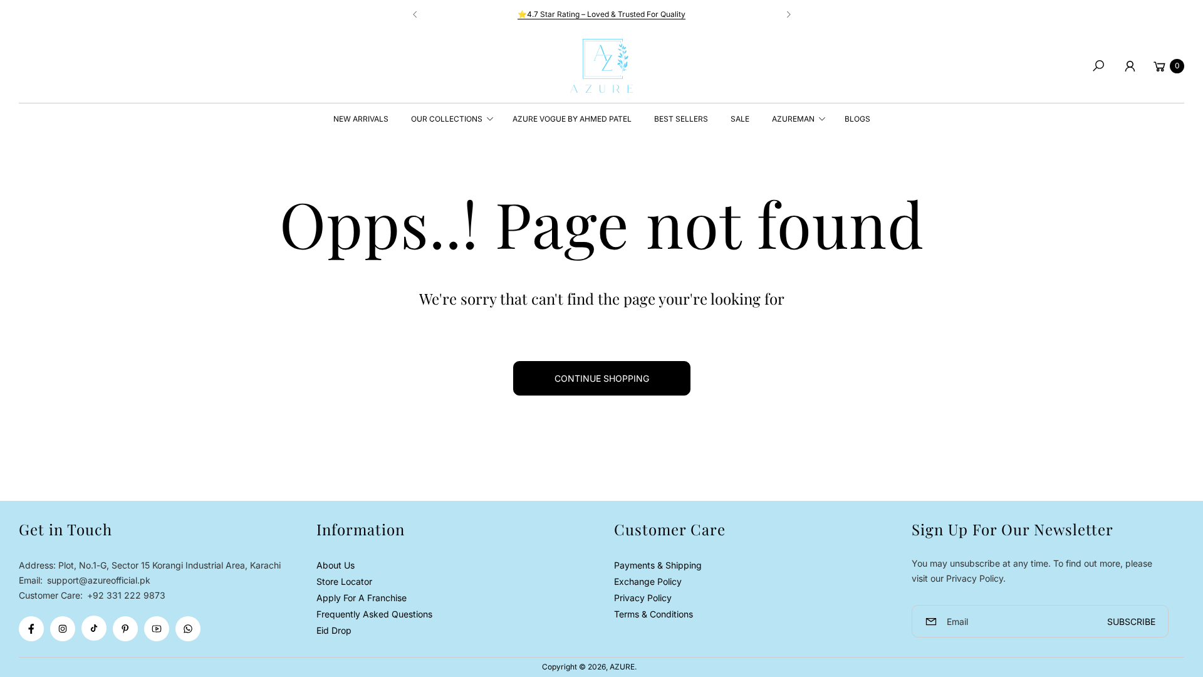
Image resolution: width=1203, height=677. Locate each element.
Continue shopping (602, 378)
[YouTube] (156, 628)
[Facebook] (31, 628)
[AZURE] (601, 66)
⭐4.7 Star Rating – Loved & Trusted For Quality (601, 14)
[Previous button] (415, 14)
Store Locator (344, 581)
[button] (1098, 66)
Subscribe (1131, 621)
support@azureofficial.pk (97, 580)
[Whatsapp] (187, 628)
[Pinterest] (125, 628)
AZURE (622, 666)
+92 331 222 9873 (126, 595)
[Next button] (788, 14)
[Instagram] (62, 628)
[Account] (1129, 66)
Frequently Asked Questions (374, 614)
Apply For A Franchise (361, 597)
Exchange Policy (648, 581)
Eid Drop (334, 630)
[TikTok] (94, 628)
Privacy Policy (643, 597)
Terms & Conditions (653, 614)
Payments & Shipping (658, 565)
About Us (335, 565)
